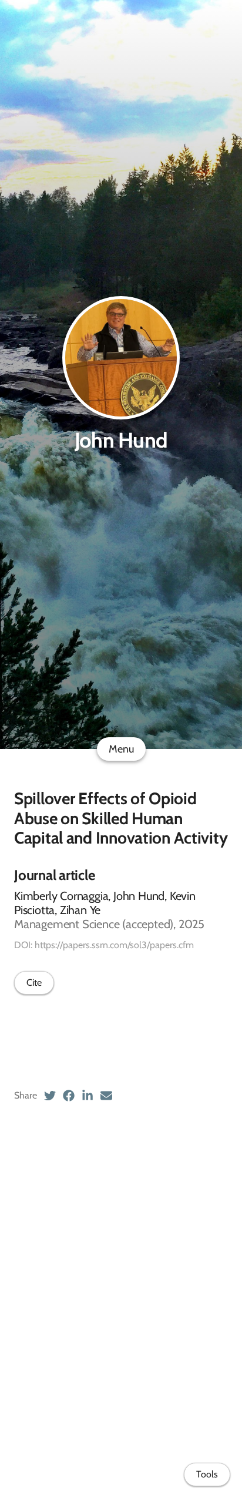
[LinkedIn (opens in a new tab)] (87, 1095)
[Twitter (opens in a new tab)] (50, 1095)
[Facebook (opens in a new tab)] (69, 1095)
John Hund (121, 440)
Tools (207, 1474)
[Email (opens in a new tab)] (106, 1095)
